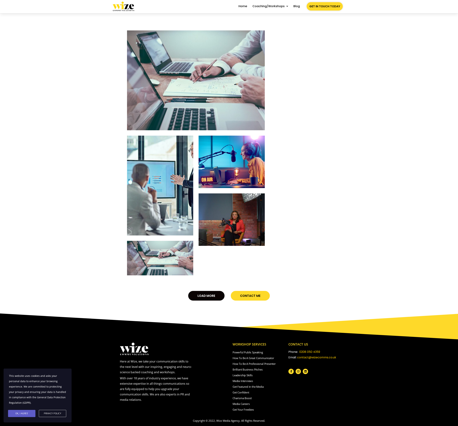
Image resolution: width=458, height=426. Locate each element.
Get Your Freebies (243, 409)
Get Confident (241, 392)
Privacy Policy (52, 413)
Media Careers (241, 404)
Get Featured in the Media (248, 386)
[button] (270, 6)
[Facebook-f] (291, 371)
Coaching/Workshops (268, 6)
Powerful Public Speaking (248, 352)
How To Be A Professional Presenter (254, 364)
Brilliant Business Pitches (247, 369)
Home (242, 6)
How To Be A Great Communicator (253, 358)
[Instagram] (298, 371)
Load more (206, 296)
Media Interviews (243, 381)
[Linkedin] (305, 371)
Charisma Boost (242, 398)
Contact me (250, 296)
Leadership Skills (243, 375)
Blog (296, 6)
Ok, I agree (21, 413)
